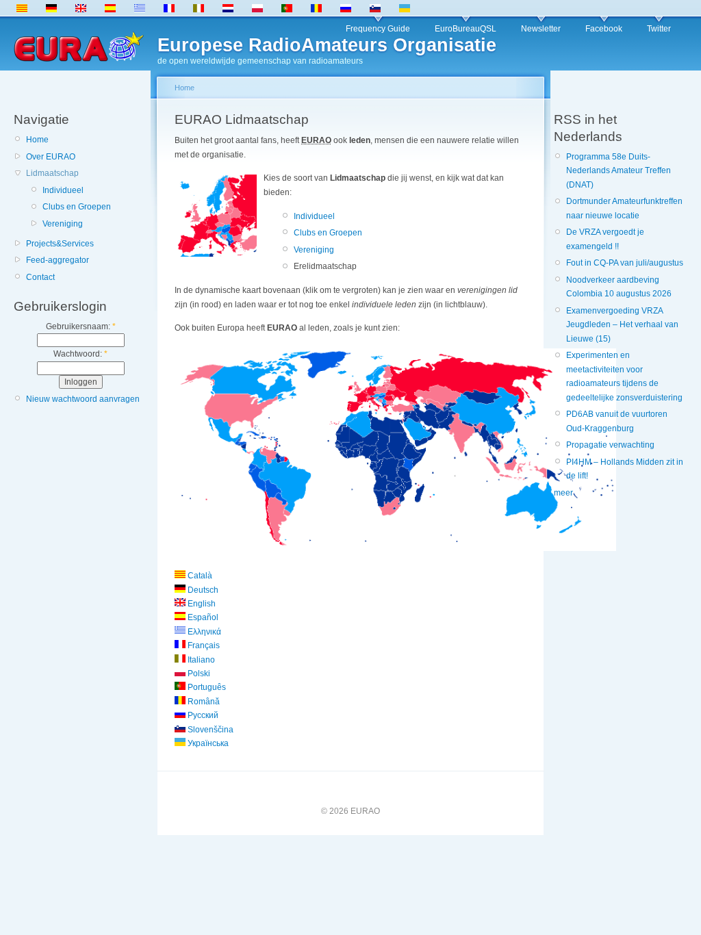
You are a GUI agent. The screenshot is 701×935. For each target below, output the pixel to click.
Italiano (200, 660)
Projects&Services (60, 243)
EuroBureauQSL (465, 29)
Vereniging (62, 224)
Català (199, 575)
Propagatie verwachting (610, 445)
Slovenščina (209, 729)
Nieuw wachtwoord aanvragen (83, 399)
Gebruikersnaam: (81, 326)
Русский (202, 715)
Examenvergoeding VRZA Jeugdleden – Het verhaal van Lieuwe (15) (622, 325)
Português (206, 687)
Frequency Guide (378, 29)
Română (203, 701)
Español (202, 617)
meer (563, 493)
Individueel (63, 190)
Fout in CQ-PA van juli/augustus (624, 263)
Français (203, 645)
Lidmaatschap (52, 173)
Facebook (603, 29)
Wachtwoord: (80, 354)
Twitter (659, 29)
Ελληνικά (203, 632)
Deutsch (202, 590)
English (201, 604)
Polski (198, 673)
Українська (207, 743)
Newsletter (541, 29)
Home (37, 139)
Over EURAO (50, 157)
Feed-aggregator (57, 260)
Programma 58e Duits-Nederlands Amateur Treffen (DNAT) (618, 171)
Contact (40, 277)
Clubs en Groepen (76, 207)
